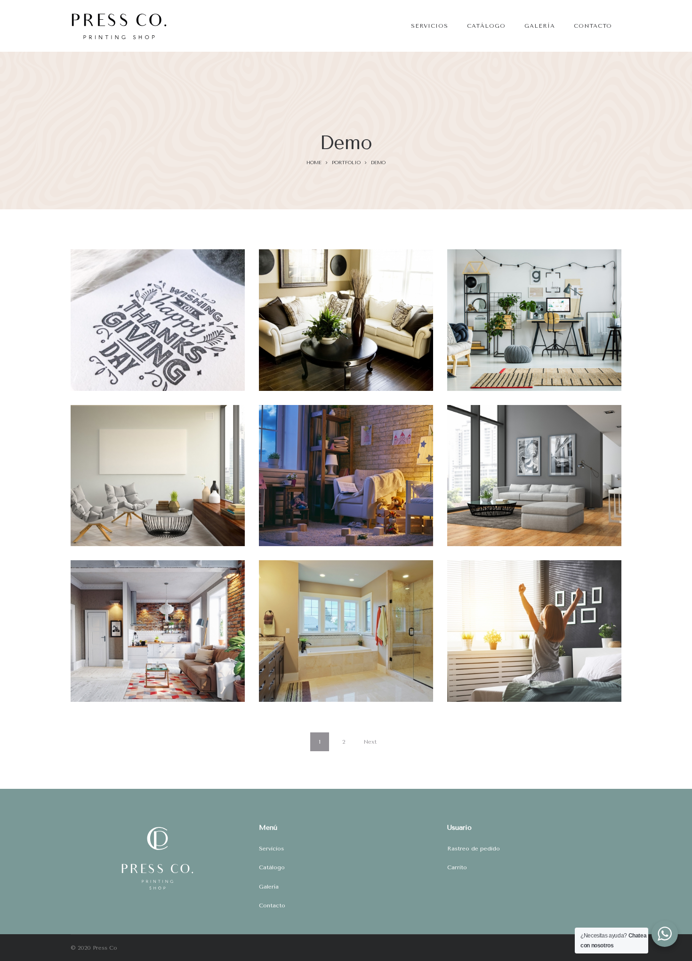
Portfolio (346, 163)
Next (370, 742)
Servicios (271, 848)
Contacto (272, 905)
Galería (269, 886)
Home (314, 163)
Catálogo (272, 867)
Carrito (457, 867)
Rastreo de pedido (473, 848)
